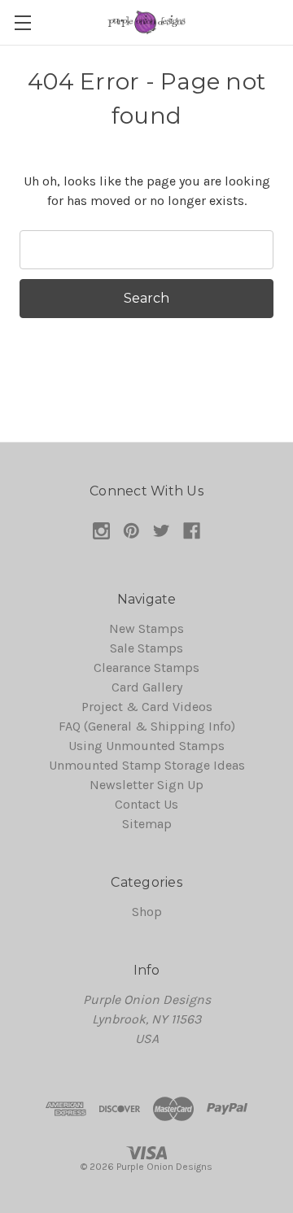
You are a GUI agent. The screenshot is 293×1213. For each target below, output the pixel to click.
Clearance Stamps (146, 667)
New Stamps (146, 628)
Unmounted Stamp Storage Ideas (147, 765)
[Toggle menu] (22, 22)
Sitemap (147, 823)
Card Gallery (147, 687)
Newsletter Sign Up (146, 784)
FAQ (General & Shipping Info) (147, 726)
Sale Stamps (146, 648)
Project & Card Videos (146, 706)
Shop (147, 911)
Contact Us (146, 804)
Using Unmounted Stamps (146, 745)
